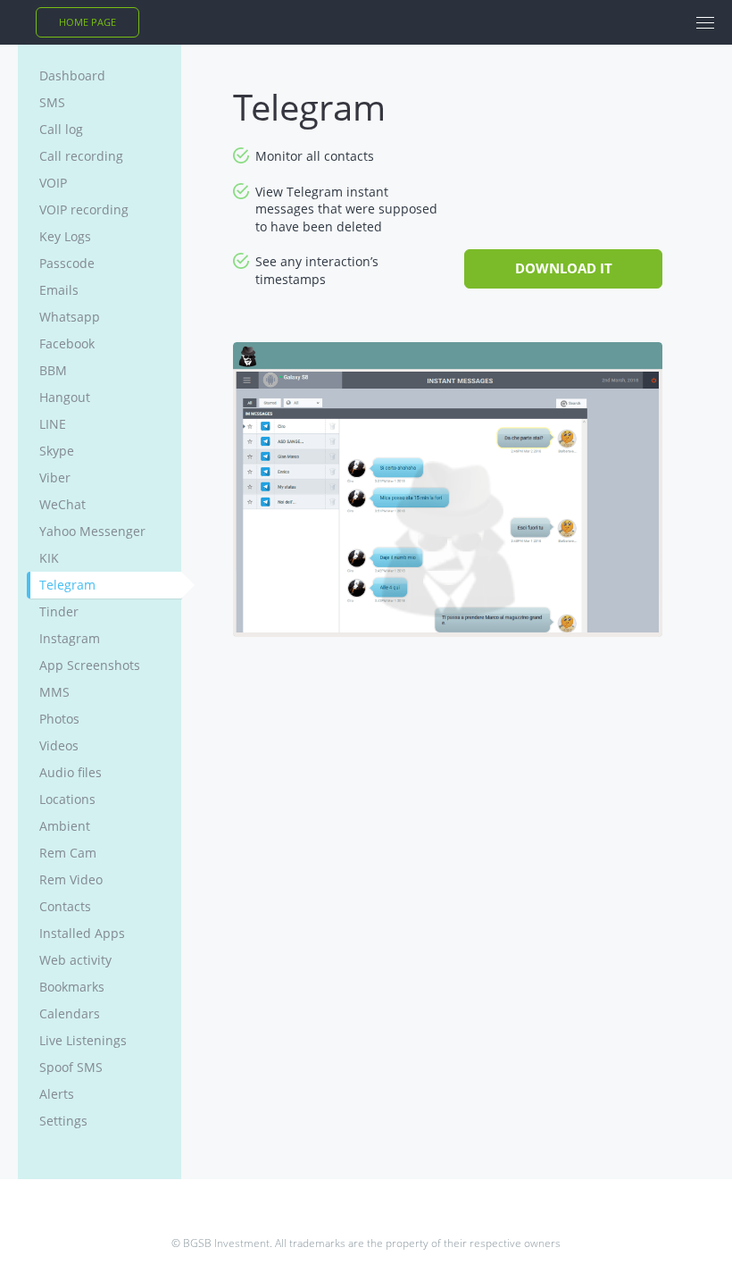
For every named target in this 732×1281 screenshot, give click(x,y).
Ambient (64, 825)
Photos (59, 718)
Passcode (67, 263)
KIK (49, 557)
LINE (52, 423)
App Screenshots (89, 665)
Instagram (69, 638)
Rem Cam (67, 852)
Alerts (56, 1093)
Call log (61, 129)
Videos (59, 745)
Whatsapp (69, 316)
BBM (53, 370)
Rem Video (71, 879)
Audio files (70, 772)
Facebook (67, 343)
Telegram (67, 584)
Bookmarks (71, 986)
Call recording (81, 155)
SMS (52, 102)
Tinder (59, 611)
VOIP (53, 182)
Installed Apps (82, 933)
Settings (63, 1120)
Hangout (64, 397)
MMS (54, 691)
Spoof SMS (71, 1067)
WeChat (62, 504)
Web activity (75, 959)
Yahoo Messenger (92, 531)
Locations (67, 799)
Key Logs (65, 236)
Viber (55, 477)
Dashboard (72, 75)
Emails (59, 289)
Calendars (69, 1013)
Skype (56, 450)
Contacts (65, 906)
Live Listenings (83, 1040)
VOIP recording (84, 209)
